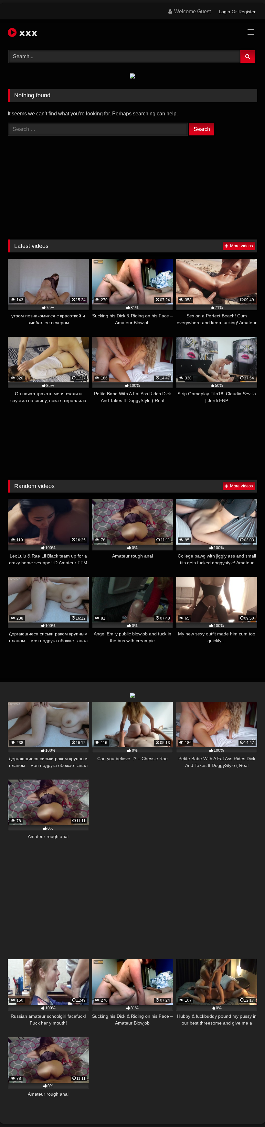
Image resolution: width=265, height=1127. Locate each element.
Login (224, 11)
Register (247, 11)
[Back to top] (245, 1107)
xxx (26, 32)
